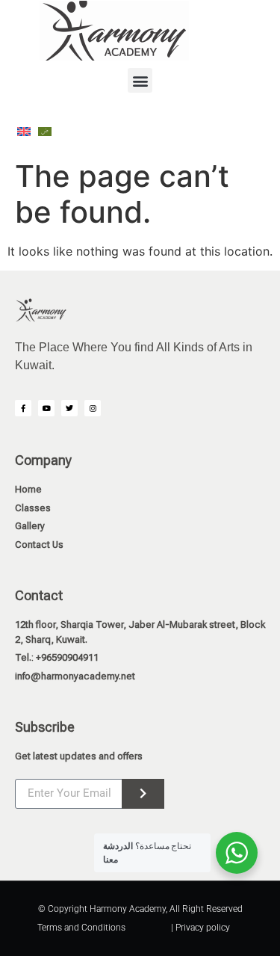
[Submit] (143, 794)
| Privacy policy (200, 927)
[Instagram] (92, 408)
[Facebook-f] (23, 408)
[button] (140, 80)
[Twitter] (69, 408)
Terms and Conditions (81, 927)
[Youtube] (46, 408)
